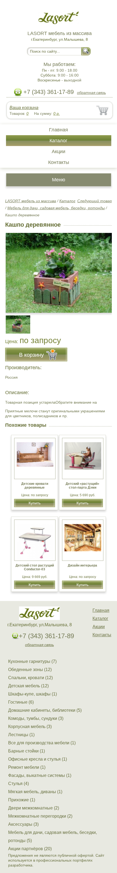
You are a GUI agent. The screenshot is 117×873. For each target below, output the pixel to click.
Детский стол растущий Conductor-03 (35, 567)
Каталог (58, 140)
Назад (13, 270)
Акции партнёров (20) (30, 848)
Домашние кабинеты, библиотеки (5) (45, 710)
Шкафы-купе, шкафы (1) (32, 694)
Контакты (58, 162)
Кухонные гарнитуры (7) (32, 661)
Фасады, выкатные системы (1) (39, 775)
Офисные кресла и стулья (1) (37, 759)
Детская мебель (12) (28, 686)
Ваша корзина (24, 107)
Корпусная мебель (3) (30, 726)
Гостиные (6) (21, 702)
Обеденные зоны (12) (30, 669)
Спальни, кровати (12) (30, 677)
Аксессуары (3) (23, 824)
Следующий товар (94, 201)
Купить (35, 503)
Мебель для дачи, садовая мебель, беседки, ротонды (56, 208)
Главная (58, 129)
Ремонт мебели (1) (26, 767)
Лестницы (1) (21, 734)
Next (106, 321)
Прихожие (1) (21, 800)
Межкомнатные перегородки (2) (40, 816)
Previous (15, 321)
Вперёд (103, 270)
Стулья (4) (18, 783)
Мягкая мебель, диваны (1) (35, 791)
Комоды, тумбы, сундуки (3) (35, 718)
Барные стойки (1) (26, 751)
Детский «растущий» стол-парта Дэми (82, 485)
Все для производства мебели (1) (42, 743)
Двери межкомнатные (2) (33, 808)
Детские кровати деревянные (34, 485)
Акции (58, 151)
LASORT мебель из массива (30, 201)
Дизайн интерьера (82, 565)
